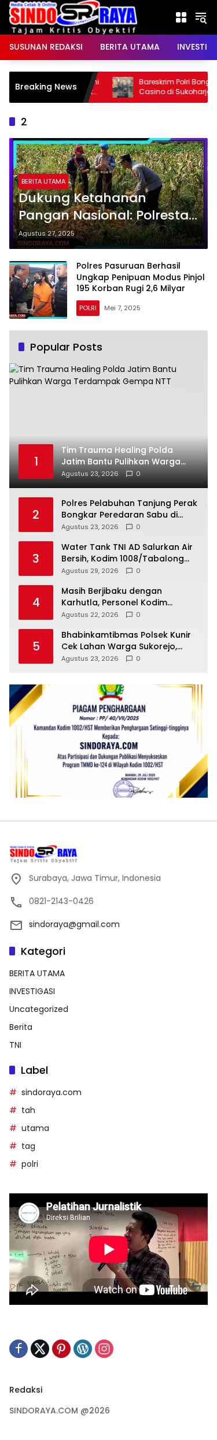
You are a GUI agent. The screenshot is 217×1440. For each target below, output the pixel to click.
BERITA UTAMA (43, 181)
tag (28, 1146)
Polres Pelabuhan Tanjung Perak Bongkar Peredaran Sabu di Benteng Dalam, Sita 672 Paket (129, 509)
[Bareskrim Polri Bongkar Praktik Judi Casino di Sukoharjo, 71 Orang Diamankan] (97, 87)
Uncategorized (38, 1009)
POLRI (88, 307)
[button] (201, 17)
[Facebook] (18, 1348)
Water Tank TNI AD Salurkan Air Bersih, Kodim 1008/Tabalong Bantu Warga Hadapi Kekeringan (127, 553)
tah (28, 1110)
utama (35, 1128)
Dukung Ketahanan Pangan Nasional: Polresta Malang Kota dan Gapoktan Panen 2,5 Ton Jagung (104, 207)
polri (29, 1164)
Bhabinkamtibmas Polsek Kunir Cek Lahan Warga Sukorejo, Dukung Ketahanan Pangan (126, 641)
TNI (15, 1045)
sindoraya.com (51, 1092)
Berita (20, 1027)
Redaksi (25, 1390)
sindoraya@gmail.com (74, 924)
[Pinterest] (61, 1348)
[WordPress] (82, 1348)
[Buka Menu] (181, 17)
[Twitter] (40, 1348)
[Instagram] (104, 1348)
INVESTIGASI (32, 991)
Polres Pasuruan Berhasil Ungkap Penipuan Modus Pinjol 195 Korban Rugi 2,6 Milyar (140, 277)
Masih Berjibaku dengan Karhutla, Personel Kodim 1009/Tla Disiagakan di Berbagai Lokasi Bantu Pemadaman (129, 597)
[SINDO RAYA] (73, 17)
